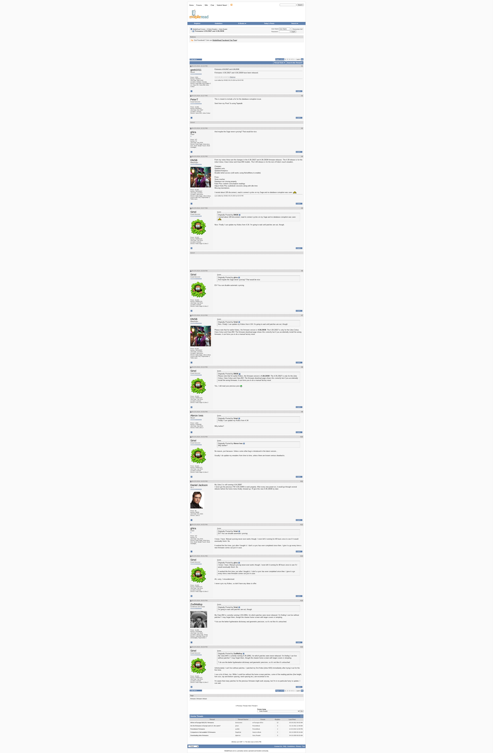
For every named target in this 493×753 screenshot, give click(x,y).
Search (294, 23)
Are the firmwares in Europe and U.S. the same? (205, 726)
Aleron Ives (196, 415)
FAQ (284, 746)
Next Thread (252, 706)
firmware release (202, 698)
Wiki (206, 5)
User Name (275, 29)
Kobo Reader (223, 29)
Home (191, 5)
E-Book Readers (212, 29)
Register (197, 23)
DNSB (193, 160)
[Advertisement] (246, 50)
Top (303, 746)
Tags (192, 696)
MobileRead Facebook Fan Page (224, 40)
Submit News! (222, 5)
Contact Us (278, 746)
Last (298, 59)
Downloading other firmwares (199, 735)
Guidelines (218, 23)
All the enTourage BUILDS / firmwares (202, 722)
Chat (212, 5)
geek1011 (195, 69)
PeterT (194, 99)
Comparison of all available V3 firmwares (203, 732)
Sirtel (193, 212)
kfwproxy (232, 77)
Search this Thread (294, 63)
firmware (193, 698)
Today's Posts (269, 23)
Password (274, 31)
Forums (199, 5)
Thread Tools (278, 63)
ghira (193, 132)
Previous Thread (242, 706)
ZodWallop (196, 604)
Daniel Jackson (199, 485)
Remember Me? (298, 29)
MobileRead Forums (199, 29)
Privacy (298, 746)
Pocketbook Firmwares (197, 729)
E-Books (241, 23)
